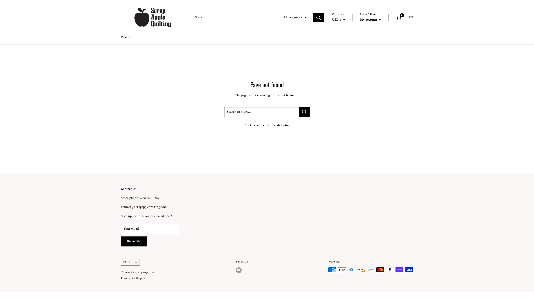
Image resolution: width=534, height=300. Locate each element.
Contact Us (128, 189)
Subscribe (134, 241)
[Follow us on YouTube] (239, 270)
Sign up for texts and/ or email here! (146, 216)
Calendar (127, 37)
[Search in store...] (304, 112)
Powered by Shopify (133, 278)
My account (369, 20)
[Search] (318, 17)
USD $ (126, 262)
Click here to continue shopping (267, 125)
